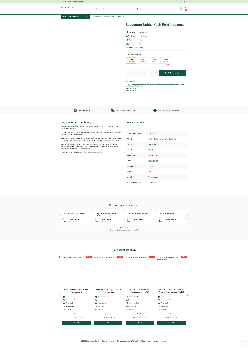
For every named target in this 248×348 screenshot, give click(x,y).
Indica (73, 132)
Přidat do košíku (174, 73)
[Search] (137, 9)
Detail (76, 323)
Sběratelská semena (164, 84)
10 (154, 134)
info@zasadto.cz (77, 1)
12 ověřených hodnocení (124, 230)
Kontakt (97, 341)
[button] (60, 294)
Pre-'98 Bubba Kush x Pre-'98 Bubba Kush (162, 139)
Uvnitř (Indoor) (175, 84)
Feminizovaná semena (139, 84)
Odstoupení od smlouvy (159, 341)
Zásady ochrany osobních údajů (127, 341)
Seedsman (133, 88)
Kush (156, 84)
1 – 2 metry (152, 182)
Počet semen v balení (133, 55)
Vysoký (150, 166)
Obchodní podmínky (108, 341)
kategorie (70, 17)
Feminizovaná (73, 126)
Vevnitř (155, 177)
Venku (150, 177)
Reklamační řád (145, 341)
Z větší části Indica (137, 86)
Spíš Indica (152, 144)
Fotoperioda (150, 84)
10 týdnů (151, 150)
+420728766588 (66, 1)
